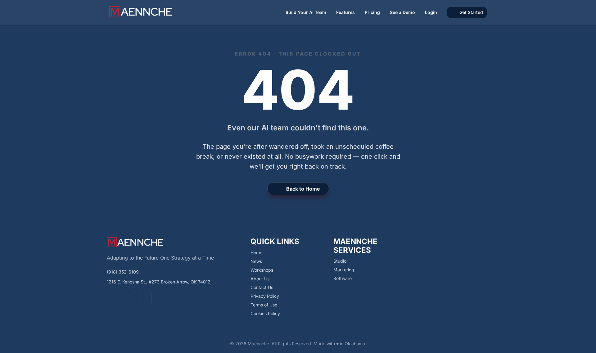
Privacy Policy (265, 296)
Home (256, 252)
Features (345, 12)
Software (342, 278)
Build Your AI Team (306, 12)
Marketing (343, 269)
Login (431, 12)
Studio (339, 261)
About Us (260, 278)
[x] (129, 298)
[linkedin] (145, 298)
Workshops (262, 270)
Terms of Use (264, 304)
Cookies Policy (265, 313)
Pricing (372, 12)
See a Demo (402, 12)
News (256, 261)
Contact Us (262, 287)
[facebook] (113, 298)
